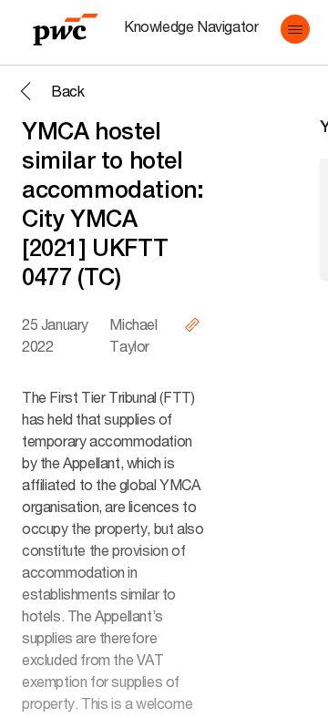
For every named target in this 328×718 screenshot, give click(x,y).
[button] (295, 29)
